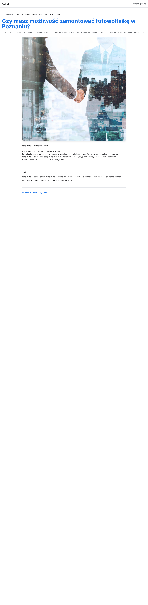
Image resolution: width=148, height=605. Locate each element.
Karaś (6, 3)
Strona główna (139, 4)
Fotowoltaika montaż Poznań (47, 32)
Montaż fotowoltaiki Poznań (111, 32)
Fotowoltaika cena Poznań (25, 32)
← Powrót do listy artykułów (34, 192)
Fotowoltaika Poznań (66, 32)
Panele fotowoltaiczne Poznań (134, 32)
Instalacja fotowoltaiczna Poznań (87, 32)
